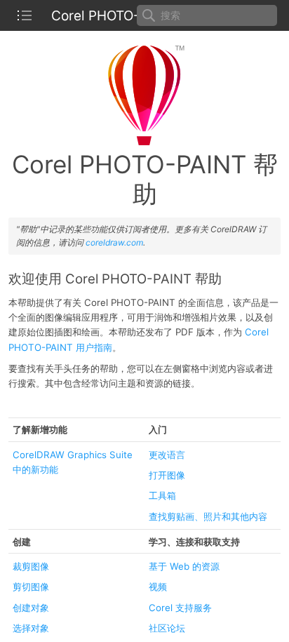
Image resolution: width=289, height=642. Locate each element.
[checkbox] (24, 15)
